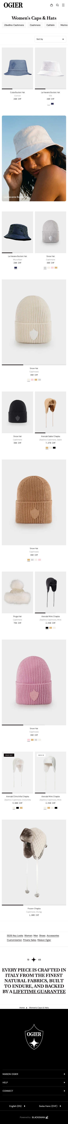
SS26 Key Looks (15, 935)
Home (22, 1007)
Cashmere (35, 25)
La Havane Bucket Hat (50, 92)
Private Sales (29, 940)
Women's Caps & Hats (39, 1007)
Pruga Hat (17, 616)
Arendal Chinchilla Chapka (17, 796)
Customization (14, 940)
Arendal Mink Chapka (50, 616)
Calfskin (50, 25)
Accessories (53, 935)
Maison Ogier (44, 940)
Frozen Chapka (34, 908)
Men (36, 935)
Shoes (42, 935)
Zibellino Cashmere (14, 25)
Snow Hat (50, 256)
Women (28, 935)
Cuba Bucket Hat (17, 92)
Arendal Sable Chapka (50, 436)
